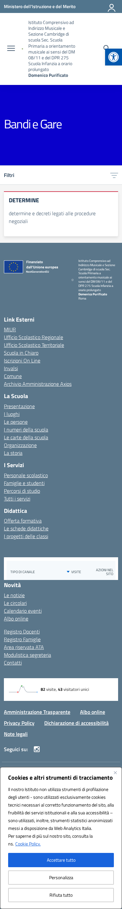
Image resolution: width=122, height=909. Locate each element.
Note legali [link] (16, 734)
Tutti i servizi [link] (17, 498)
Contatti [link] (13, 663)
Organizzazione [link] (20, 445)
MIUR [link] (10, 329)
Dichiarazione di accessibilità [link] (76, 723)
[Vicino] (115, 772)
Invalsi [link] (11, 368)
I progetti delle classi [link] (26, 536)
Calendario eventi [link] (23, 611)
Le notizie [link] (14, 595)
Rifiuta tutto (61, 894)
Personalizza (61, 877)
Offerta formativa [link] (23, 521)
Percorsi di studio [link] (22, 491)
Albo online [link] (16, 618)
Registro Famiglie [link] (22, 639)
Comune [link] (13, 376)
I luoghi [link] (12, 414)
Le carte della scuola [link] (26, 437)
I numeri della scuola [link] (26, 429)
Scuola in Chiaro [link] (21, 353)
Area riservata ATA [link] (24, 647)
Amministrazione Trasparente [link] (37, 712)
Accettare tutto (61, 859)
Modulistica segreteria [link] (27, 655)
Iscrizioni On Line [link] (22, 360)
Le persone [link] (16, 422)
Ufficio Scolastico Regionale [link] (33, 337)
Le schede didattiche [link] (26, 528)
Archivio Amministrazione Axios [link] (38, 384)
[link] (113, 57)
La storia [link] (13, 453)
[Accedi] (112, 6)
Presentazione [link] (19, 406)
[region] (61, 838)
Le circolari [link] (15, 603)
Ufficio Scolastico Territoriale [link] (34, 345)
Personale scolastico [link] (26, 475)
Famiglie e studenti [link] (24, 483)
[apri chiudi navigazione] (11, 49)
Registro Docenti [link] (22, 631)
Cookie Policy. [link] (28, 843)
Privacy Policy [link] (19, 723)
